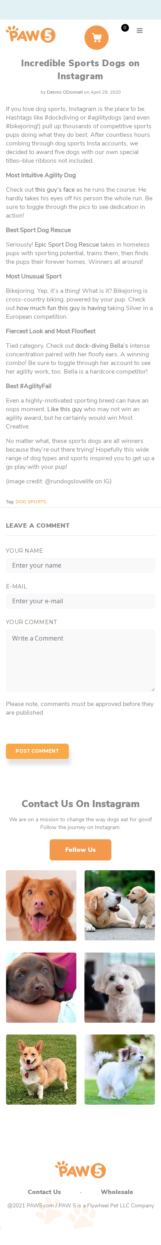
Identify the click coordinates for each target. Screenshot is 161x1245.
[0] (96, 37)
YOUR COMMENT (31, 622)
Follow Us (80, 850)
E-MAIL (16, 586)
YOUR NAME (24, 550)
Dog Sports (31, 502)
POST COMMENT (37, 751)
